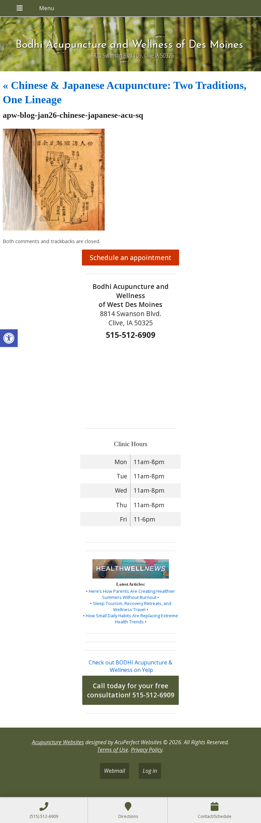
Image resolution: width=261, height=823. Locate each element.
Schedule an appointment (130, 257)
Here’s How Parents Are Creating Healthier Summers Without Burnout (132, 594)
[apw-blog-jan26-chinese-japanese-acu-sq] (54, 228)
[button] (9, 338)
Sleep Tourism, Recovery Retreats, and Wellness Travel (132, 606)
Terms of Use (112, 749)
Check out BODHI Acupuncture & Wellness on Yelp (130, 666)
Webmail (114, 770)
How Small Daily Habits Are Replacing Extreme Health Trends (132, 618)
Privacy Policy (146, 749)
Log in (150, 770)
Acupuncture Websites (58, 742)
